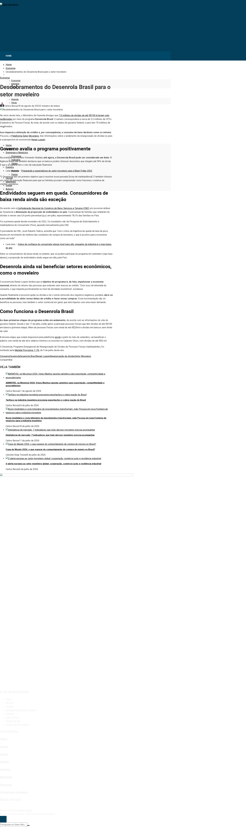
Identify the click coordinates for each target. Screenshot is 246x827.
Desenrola (14, 356)
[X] (2, 806)
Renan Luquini (43, 356)
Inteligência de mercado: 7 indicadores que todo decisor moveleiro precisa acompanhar (50, 435)
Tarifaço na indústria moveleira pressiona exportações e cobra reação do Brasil (46, 400)
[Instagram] (0, 806)
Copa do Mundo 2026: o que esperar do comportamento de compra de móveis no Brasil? (50, 449)
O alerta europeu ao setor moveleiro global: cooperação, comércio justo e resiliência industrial (53, 463)
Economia (5, 77)
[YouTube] (1, 806)
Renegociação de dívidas (62, 356)
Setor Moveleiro (83, 356)
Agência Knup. (25, 810)
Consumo (4, 356)
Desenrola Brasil (28, 356)
